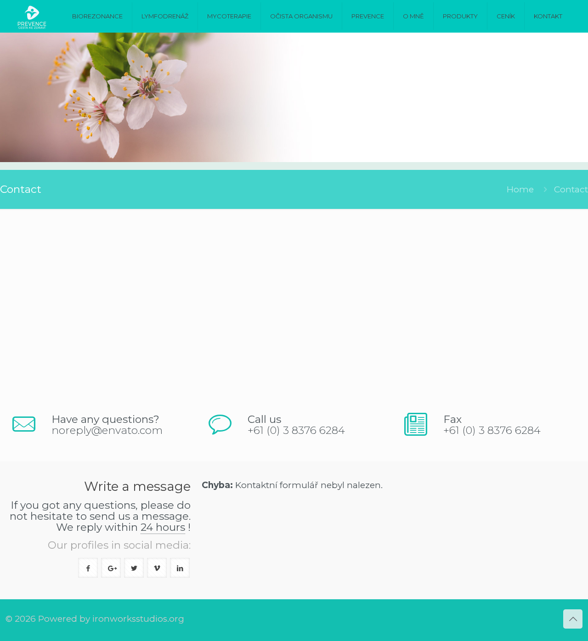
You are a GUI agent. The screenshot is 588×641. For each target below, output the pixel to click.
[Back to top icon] (572, 619)
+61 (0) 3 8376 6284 (296, 430)
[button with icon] (88, 568)
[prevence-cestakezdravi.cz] (32, 16)
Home (520, 189)
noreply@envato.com (107, 430)
